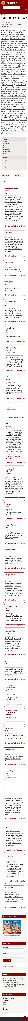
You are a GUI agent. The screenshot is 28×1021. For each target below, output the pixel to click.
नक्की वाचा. (9, 504)
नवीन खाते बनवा (7, 964)
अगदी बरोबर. (10, 856)
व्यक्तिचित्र (7, 150)
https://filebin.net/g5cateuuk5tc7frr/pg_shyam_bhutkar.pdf (14, 316)
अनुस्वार (8, 22)
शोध (5, 11)
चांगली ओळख (9, 282)
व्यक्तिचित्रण (7, 152)
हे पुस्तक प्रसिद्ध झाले (10, 525)
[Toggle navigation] (26, 10)
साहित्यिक (7, 144)
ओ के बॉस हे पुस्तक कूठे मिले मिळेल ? (11, 711)
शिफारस (6, 168)
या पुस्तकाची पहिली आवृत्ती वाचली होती (10, 470)
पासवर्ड (5, 954)
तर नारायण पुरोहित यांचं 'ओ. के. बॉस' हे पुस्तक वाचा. (11, 687)
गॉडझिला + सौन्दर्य (10, 631)
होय (7, 825)
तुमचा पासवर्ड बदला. (8, 966)
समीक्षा (6, 164)
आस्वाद (6, 162)
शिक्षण (6, 153)
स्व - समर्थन (8, 661)
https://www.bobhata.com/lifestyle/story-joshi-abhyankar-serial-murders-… (14, 456)
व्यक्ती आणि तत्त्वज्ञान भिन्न (11, 607)
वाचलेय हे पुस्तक (9, 728)
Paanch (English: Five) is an (10, 772)
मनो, (7, 424)
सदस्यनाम (5, 947)
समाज (6, 146)
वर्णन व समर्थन (9, 887)
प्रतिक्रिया (6, 160)
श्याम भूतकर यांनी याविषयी (10, 302)
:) (7, 405)
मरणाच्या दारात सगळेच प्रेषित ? (11, 190)
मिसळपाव (11, 3)
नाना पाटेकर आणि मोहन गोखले (10, 551)
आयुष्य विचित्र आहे (11, 348)
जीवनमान (7, 148)
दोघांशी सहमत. (9, 262)
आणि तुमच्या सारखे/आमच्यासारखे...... (10, 575)
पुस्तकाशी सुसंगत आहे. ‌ (11, 329)
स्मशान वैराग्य (8, 232)
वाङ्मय (6, 142)
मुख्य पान (3, 14)
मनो (7, 377)
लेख (5, 166)
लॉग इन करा (17, 226)
